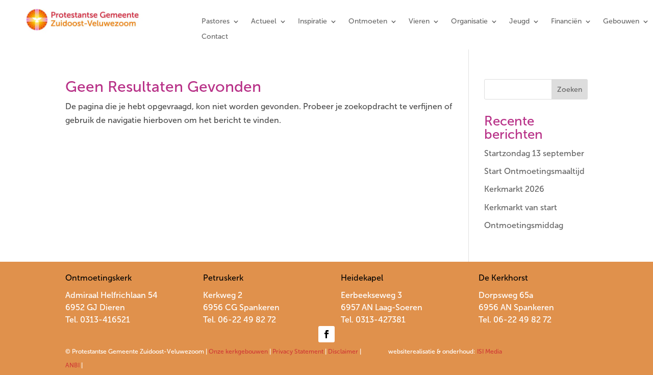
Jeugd (519, 22)
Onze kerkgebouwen (238, 351)
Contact (215, 37)
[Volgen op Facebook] (326, 334)
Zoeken (569, 89)
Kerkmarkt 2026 (514, 189)
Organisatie (469, 22)
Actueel (264, 22)
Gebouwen (621, 22)
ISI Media (489, 351)
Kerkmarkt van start (520, 207)
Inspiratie (312, 22)
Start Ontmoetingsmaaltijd (534, 171)
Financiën (566, 22)
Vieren (419, 22)
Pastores (216, 22)
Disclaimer (343, 351)
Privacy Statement (297, 351)
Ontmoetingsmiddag (523, 225)
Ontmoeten (367, 22)
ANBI (72, 365)
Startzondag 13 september (534, 153)
